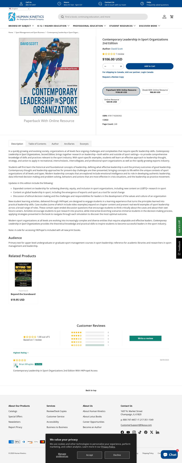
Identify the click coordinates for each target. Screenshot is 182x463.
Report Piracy (15, 427)
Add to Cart (149, 66)
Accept (89, 455)
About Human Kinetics (94, 411)
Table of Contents (37, 143)
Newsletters (15, 421)
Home (11, 32)
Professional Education (88, 26)
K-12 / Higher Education (51, 26)
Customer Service (55, 416)
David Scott (117, 48)
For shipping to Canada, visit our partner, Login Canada (127, 72)
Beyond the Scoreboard (23, 294)
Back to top (91, 390)
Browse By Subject (20, 26)
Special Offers (15, 416)
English (14, 9)
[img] (19, 360)
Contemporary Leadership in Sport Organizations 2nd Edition (63, 32)
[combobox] (103, 17)
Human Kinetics (20, 453)
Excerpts (84, 143)
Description (17, 143)
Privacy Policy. (108, 446)
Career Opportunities (93, 421)
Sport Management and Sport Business (30, 32)
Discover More (148, 26)
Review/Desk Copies (57, 411)
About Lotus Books (92, 416)
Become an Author (92, 427)
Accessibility (53, 421)
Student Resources (121, 26)
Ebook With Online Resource (155, 91)
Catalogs (13, 411)
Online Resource (111, 100)
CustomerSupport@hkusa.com (136, 425)
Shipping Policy (147, 453)
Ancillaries (69, 143)
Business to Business (57, 427)
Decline (117, 455)
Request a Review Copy (113, 77)
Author (55, 143)
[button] (109, 53)
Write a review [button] (145, 338)
